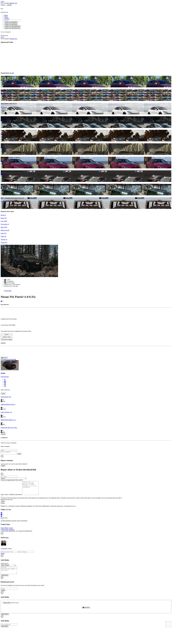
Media (6, 17)
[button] (4, 379)
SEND (3, 590)
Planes (3, 236)
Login (2, 1)
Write (19, 454)
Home (6, 15)
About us (11, 529)
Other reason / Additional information (11, 494)
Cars (4, 221)
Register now (13, 3)
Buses (4, 218)
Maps (4, 227)
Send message (5, 376)
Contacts (6, 18)
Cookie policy (5, 529)
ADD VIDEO (4, 626)
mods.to (5, 357)
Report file (13, 359)
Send (2, 501)
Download (4, 80)
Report (3, 465)
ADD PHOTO (4, 614)
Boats (3, 215)
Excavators (5, 224)
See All (11, 73)
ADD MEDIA (4, 575)
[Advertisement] (17, 57)
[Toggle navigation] (5, 5)
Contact (11, 528)
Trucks (4, 242)
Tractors (4, 239)
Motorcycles (5, 230)
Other (3, 233)
